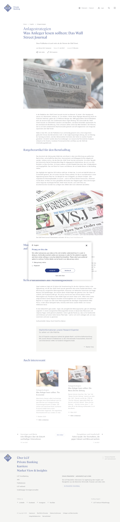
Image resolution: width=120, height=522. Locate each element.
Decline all (68, 270)
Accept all (52, 270)
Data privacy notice (40, 262)
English (36, 245)
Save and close (60, 275)
